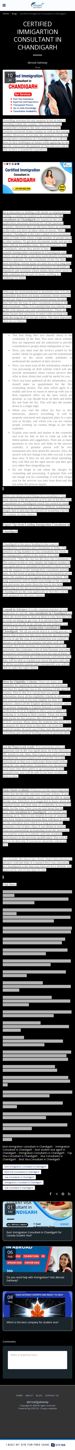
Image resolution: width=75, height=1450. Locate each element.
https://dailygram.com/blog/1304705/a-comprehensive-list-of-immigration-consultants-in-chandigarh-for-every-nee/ (36, 1081)
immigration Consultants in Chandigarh (41, 1153)
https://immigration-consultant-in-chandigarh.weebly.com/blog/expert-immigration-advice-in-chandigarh (37, 986)
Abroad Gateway (37, 62)
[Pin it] (63, 1193)
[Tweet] (57, 1193)
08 (10, 1298)
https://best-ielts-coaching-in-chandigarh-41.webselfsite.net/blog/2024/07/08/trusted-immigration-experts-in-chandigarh (36, 1001)
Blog (14, 13)
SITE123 (35, 1408)
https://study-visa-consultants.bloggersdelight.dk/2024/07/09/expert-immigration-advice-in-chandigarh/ (33, 1041)
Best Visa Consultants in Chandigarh (22, 1171)
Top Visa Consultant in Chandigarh (37, 1154)
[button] (4, 5)
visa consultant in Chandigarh (19, 1187)
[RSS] (69, 1193)
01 (10, 1208)
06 (10, 1253)
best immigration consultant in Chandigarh (28, 1146)
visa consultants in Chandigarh (19, 1177)
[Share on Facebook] (50, 1193)
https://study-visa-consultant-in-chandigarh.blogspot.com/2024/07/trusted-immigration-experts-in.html (36, 1026)
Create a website (48, 1408)
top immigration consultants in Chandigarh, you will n (35, 136)
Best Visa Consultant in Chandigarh (39, 1159)
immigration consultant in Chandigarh (36, 252)
